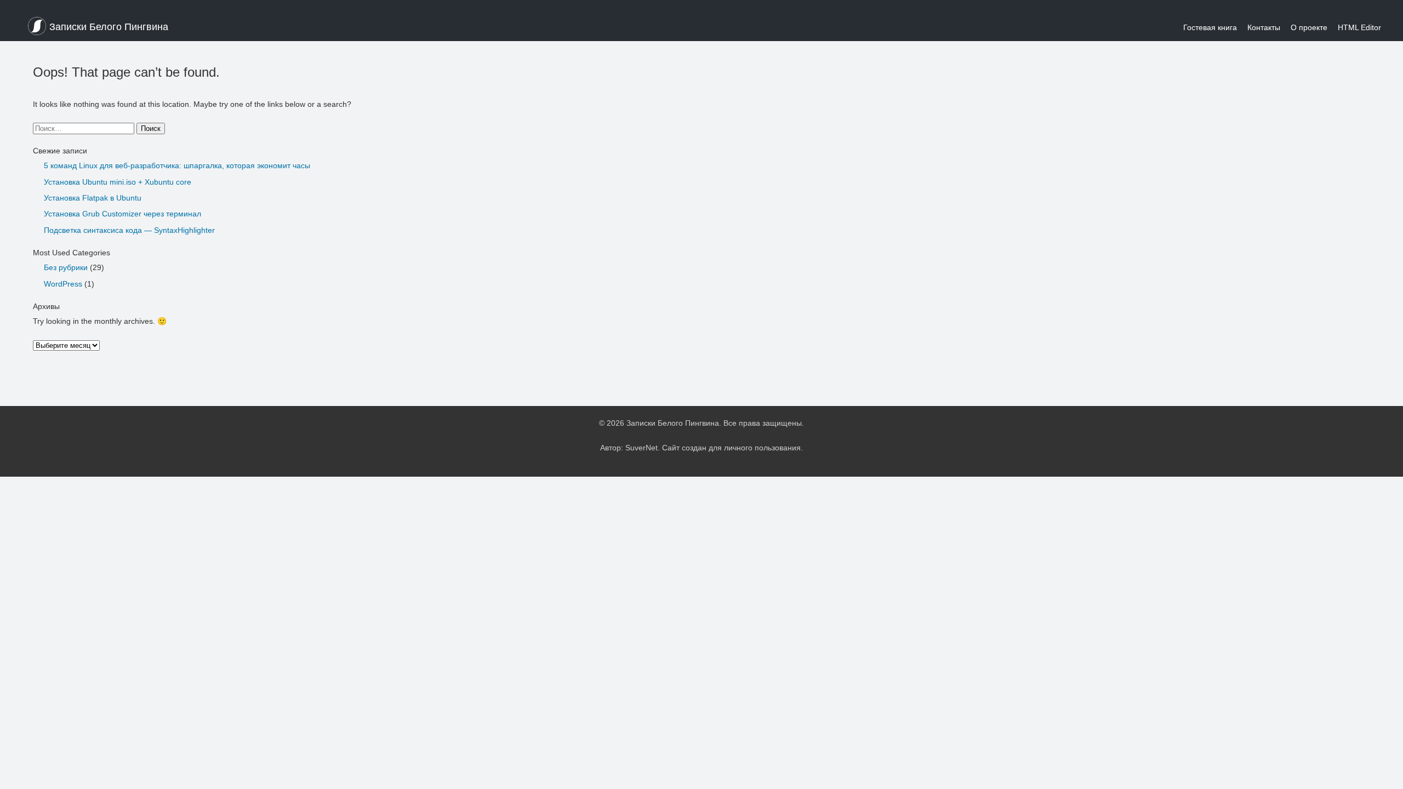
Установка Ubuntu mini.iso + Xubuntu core (117, 182)
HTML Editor (1359, 27)
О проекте (1309, 27)
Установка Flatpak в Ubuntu (92, 197)
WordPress (63, 283)
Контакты (1263, 27)
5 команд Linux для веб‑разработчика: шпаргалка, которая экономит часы (177, 165)
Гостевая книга (1210, 27)
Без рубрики (66, 267)
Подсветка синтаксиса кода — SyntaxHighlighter (129, 230)
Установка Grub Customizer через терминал (122, 213)
